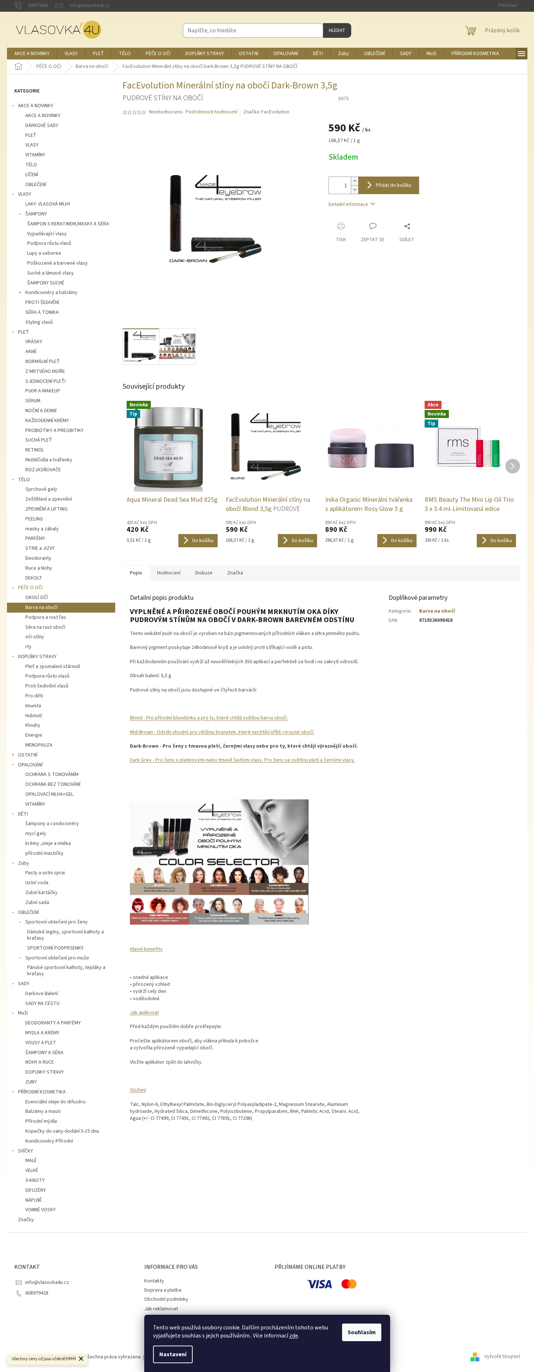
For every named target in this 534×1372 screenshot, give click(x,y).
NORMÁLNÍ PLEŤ (42, 361)
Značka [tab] (235, 573)
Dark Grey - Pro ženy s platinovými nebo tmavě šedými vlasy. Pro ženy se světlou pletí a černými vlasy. (242, 760)
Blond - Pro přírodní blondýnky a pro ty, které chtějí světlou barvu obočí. (209, 718)
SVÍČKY (25, 1151)
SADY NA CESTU (42, 1003)
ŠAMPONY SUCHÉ (45, 283)
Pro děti (34, 696)
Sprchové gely (41, 489)
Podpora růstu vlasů (49, 243)
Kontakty (154, 1281)
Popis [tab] (136, 573)
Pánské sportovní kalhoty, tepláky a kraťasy (66, 970)
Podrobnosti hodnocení (211, 112)
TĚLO (31, 164)
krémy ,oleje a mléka (48, 843)
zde (293, 1336)
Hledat (337, 30)
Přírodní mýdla (41, 1121)
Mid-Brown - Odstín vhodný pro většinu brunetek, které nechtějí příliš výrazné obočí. (222, 732)
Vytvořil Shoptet (502, 1357)
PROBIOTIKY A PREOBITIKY (54, 430)
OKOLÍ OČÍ (36, 597)
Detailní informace (348, 204)
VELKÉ (31, 1170)
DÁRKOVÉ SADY (41, 125)
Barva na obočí (41, 607)
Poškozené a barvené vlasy (57, 263)
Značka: (266, 112)
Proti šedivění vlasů (46, 686)
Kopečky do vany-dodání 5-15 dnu (62, 1131)
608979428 (36, 1293)
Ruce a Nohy (38, 568)
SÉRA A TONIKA (42, 312)
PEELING (34, 519)
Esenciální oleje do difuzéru (55, 1102)
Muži (23, 1013)
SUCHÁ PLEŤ (38, 440)
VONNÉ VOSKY (40, 1209)
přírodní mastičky (44, 853)
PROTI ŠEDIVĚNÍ (42, 302)
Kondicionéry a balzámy (51, 292)
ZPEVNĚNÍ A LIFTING (46, 509)
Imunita (33, 705)
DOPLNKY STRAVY (44, 1072)
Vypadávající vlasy (47, 233)
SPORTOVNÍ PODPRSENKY (55, 948)
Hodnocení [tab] (169, 573)
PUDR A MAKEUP (42, 391)
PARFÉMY (35, 538)
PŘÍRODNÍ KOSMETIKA (42, 1092)
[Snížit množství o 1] (354, 189)
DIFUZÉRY (35, 1190)
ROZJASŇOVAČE (43, 469)
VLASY (32, 145)
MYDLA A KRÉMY (42, 1033)
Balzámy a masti (43, 1111)
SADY (23, 983)
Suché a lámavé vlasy (50, 273)
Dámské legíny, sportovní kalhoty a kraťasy (65, 935)
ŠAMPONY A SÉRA (44, 1052)
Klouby (32, 725)
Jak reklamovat (161, 1309)
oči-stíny (34, 636)
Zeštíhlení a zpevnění (48, 499)
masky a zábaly (42, 529)
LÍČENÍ (31, 174)
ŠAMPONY (36, 214)
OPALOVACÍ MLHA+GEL (49, 794)
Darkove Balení (41, 993)
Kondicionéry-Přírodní (49, 1141)
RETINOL (34, 450)
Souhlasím (362, 1332)
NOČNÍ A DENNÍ (41, 410)
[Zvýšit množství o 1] (354, 181)
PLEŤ (30, 135)
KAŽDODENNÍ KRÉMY (47, 420)
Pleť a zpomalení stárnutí (52, 666)
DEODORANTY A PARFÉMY (53, 1023)
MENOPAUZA (38, 745)
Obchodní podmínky (166, 1299)
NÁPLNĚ (33, 1200)
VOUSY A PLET (40, 1042)
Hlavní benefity (146, 949)
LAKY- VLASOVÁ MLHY (47, 204)
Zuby (23, 863)
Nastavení (172, 1354)
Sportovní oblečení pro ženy (56, 922)
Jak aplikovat (144, 1012)
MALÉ (31, 1160)
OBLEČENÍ (35, 184)
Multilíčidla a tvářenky (48, 460)
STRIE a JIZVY (40, 548)
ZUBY (31, 1082)
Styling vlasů (39, 322)
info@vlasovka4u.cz (47, 1282)
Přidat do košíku (393, 185)
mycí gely (35, 833)
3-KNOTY (35, 1180)
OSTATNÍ (27, 755)
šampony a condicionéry (52, 823)
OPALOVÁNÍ (30, 765)
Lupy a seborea (44, 253)
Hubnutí (33, 715)
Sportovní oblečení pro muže (57, 958)
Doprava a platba (162, 1290)
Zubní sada (37, 902)
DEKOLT (33, 578)
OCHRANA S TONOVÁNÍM (52, 774)
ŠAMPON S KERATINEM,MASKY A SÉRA (68, 224)
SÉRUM (32, 400)
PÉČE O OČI (30, 587)
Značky (26, 1219)
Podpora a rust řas (45, 617)
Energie (33, 735)
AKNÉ (31, 351)
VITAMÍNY (35, 155)
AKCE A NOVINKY (35, 105)
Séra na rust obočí (45, 627)
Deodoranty (38, 558)
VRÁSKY (33, 341)
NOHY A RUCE (39, 1062)
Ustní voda (36, 882)
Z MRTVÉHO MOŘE (45, 371)
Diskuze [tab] (203, 573)
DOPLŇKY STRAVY (37, 656)
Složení (138, 1090)
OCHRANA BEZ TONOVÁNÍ (52, 784)
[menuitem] (32, 53)
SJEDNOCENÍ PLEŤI (45, 381)
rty (28, 646)
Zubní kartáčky (41, 892)
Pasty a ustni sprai (45, 872)
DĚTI (23, 814)
